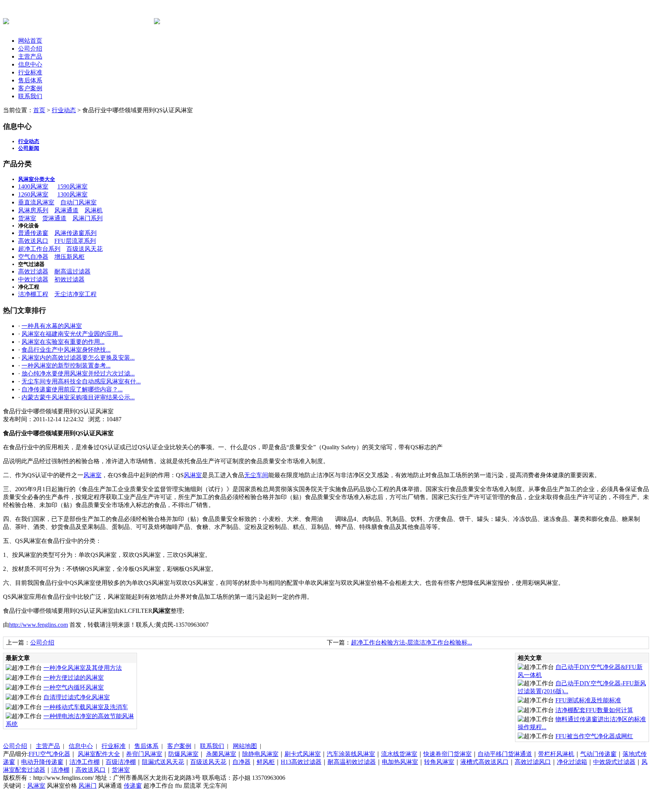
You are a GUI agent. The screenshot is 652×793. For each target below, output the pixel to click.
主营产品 (30, 56)
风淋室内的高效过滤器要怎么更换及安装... (78, 357)
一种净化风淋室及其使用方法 (82, 668)
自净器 (241, 762)
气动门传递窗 (598, 754)
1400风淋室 (33, 186)
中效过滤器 (33, 279)
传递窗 (133, 785)
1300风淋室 (72, 194)
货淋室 (27, 218)
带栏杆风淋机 (556, 754)
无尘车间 (256, 475)
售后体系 (30, 80)
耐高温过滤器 (72, 271)
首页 (39, 110)
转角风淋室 (439, 762)
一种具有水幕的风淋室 (52, 326)
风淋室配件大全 (99, 754)
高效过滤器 (33, 271)
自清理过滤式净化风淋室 (76, 697)
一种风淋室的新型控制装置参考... (66, 365)
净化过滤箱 (572, 762)
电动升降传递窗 (42, 762)
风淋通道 (66, 210)
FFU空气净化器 (49, 754)
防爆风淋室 (183, 754)
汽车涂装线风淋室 (351, 754)
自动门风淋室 (78, 202)
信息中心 (30, 64)
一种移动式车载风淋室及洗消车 (85, 707)
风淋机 (94, 210)
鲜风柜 (266, 762)
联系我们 (30, 96)
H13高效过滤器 (301, 762)
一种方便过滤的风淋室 (73, 677)
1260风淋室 (33, 194)
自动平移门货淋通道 (505, 754)
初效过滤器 (69, 279)
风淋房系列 (33, 210)
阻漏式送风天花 (163, 762)
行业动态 (64, 110)
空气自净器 (33, 257)
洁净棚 (60, 770)
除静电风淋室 (260, 754)
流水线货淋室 (399, 754)
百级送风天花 (84, 249)
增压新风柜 (69, 257)
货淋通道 (54, 218)
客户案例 (30, 88)
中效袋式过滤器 (614, 762)
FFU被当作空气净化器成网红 (594, 736)
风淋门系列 (87, 218)
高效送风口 (33, 241)
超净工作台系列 (39, 249)
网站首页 (30, 40)
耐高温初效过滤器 (352, 762)
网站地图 (245, 746)
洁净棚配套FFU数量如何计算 (594, 710)
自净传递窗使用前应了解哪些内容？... (72, 389)
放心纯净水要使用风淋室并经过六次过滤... (78, 373)
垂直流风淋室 (36, 202)
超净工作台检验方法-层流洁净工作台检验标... (411, 642)
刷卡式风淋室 (302, 754)
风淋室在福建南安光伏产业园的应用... (72, 334)
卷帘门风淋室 (144, 754)
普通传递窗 (33, 233)
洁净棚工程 (33, 294)
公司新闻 (28, 148)
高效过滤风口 (533, 762)
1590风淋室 (72, 186)
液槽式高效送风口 (484, 762)
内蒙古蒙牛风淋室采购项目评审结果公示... (78, 397)
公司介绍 (30, 48)
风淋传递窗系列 (75, 233)
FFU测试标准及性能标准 (588, 700)
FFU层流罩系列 (75, 241)
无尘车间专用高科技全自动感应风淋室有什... (81, 381)
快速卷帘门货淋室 (447, 754)
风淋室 (92, 475)
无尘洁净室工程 (75, 294)
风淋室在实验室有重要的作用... (63, 342)
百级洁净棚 (121, 762)
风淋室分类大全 (36, 179)
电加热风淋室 (400, 762)
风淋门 (87, 785)
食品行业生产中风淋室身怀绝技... (66, 349)
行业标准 (30, 72)
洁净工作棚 (84, 762)
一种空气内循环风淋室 (73, 687)
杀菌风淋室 (221, 754)
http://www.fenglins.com (38, 624)
